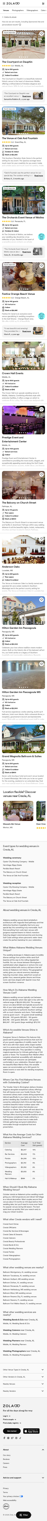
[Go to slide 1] (20, 57)
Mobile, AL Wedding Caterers (14, 1334)
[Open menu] (4, 3)
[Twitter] (12, 1438)
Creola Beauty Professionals (14, 1241)
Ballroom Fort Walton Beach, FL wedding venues (22, 1304)
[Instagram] (16, 1438)
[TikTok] (20, 1438)
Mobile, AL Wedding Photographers (17, 1355)
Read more (26, 96)
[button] (41, 33)
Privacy (6, 1488)
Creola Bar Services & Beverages (16, 1231)
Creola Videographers (11, 1255)
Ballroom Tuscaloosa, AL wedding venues (19, 1276)
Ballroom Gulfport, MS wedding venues (18, 1279)
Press (5, 1467)
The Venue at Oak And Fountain (15, 876)
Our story (6, 1455)
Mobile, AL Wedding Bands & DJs (16, 1323)
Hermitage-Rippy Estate (12, 865)
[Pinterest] (8, 1438)
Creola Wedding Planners (13, 1248)
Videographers (32, 10)
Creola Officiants (9, 1227)
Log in (5, 1416)
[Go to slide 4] (26, 57)
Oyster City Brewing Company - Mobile (18, 862)
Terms (5, 1492)
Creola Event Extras (10, 1224)
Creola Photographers (11, 1259)
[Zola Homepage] (13, 3)
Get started (11, 1431)
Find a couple (8, 1419)
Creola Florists (8, 1252)
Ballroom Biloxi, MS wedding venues (17, 1293)
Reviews (6, 1459)
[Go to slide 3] (24, 57)
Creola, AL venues (10, 17)
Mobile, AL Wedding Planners (14, 1344)
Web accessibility (9, 1500)
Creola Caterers (9, 1238)
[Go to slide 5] (28, 57)
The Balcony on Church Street (15, 872)
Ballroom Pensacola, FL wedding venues (19, 1286)
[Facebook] (4, 1438)
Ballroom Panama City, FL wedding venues (19, 1297)
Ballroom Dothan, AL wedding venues (18, 1283)
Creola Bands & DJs (11, 1245)
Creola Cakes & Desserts (12, 1234)
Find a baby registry (11, 1423)
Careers (6, 1463)
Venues (6, 10)
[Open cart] (43, 3)
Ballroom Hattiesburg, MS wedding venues (20, 1290)
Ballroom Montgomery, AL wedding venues (20, 1272)
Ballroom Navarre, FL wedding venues (18, 1300)
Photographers (18, 10)
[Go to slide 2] (22, 57)
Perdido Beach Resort (11, 869)
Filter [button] (25, 1515)
